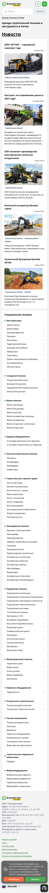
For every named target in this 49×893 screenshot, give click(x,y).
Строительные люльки (17, 612)
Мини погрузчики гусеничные (21, 424)
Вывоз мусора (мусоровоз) (19, 745)
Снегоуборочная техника (18, 741)
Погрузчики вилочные (17, 380)
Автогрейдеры (13, 568)
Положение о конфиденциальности (15, 853)
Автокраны (12, 635)
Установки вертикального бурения (23, 441)
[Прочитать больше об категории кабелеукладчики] (43, 538)
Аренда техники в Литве (13, 17)
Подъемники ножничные (18, 593)
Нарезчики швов (14, 663)
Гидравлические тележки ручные (22, 387)
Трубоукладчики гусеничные (20, 553)
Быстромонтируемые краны (20, 623)
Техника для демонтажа (18, 722)
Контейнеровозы (15, 363)
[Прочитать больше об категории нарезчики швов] (43, 663)
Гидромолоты (13, 692)
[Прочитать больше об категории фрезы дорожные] (43, 494)
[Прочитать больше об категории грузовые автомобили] (43, 347)
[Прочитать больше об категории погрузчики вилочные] (43, 380)
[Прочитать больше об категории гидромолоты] (43, 692)
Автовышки (12, 646)
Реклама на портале (9, 839)
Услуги (4, 843)
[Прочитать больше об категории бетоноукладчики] (43, 505)
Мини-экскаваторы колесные (20, 416)
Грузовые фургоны (15, 332)
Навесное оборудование (18, 734)
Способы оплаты (8, 846)
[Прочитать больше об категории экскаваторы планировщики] (43, 579)
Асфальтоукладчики (16, 513)
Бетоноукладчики (15, 505)
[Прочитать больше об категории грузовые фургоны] (43, 332)
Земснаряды (12, 534)
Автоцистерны (13, 366)
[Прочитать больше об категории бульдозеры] (43, 572)
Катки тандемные (15, 502)
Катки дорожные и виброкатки (21, 509)
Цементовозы (13, 325)
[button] (37, 4)
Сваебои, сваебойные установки (22, 541)
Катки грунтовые (14, 483)
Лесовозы (11, 458)
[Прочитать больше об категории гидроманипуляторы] (43, 344)
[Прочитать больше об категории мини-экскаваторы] (43, 420)
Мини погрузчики (15, 427)
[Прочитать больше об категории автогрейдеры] (43, 568)
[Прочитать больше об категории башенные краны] (43, 627)
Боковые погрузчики (16, 384)
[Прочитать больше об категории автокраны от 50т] (43, 616)
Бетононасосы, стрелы (17, 490)
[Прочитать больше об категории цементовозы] (43, 325)
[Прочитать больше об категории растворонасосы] (43, 517)
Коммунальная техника (18, 737)
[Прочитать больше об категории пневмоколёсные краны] (43, 631)
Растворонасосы (14, 517)
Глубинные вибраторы (17, 782)
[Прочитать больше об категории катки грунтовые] (43, 482)
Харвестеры (12, 469)
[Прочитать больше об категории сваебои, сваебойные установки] (43, 541)
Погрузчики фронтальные (19, 705)
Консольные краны (16, 639)
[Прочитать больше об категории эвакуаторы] (43, 351)
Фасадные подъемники (17, 619)
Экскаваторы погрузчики (18, 576)
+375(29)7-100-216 (10, 832)
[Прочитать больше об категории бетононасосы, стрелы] (43, 490)
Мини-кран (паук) (15, 650)
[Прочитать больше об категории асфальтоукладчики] (43, 513)
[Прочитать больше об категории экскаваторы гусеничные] (43, 557)
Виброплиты (13, 667)
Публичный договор (9, 849)
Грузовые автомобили (17, 347)
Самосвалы (12, 355)
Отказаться (13, 879)
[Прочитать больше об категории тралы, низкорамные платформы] (43, 359)
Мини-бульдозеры (15, 408)
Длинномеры (13, 328)
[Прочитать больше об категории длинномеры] (43, 328)
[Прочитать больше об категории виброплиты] (43, 667)
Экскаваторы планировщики (20, 580)
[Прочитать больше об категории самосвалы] (43, 355)
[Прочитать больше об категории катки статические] (43, 498)
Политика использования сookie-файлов (17, 856)
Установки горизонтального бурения (24, 444)
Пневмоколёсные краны (18, 631)
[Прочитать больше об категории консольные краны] (43, 638)
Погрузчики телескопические (20, 709)
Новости (11, 34)
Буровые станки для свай (18, 530)
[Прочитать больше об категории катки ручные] (43, 671)
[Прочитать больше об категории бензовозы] (43, 340)
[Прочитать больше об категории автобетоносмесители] (43, 486)
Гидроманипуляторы (16, 344)
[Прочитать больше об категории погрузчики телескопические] (43, 709)
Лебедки (11, 761)
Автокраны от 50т (15, 616)
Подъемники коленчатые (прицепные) (25, 597)
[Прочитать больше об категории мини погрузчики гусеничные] (43, 423)
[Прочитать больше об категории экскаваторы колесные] (43, 560)
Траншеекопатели (15, 549)
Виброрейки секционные (18, 786)
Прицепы (11, 336)
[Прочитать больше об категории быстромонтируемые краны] (43, 623)
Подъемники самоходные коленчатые (24, 600)
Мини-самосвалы (15, 405)
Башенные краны (15, 627)
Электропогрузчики (16, 391)
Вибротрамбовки (15, 675)
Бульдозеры (12, 572)
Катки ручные (13, 671)
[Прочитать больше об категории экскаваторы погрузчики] (43, 576)
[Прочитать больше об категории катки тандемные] (43, 501)
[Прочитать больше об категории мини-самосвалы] (43, 404)
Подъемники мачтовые (18, 608)
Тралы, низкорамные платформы (22, 359)
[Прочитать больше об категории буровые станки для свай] (43, 530)
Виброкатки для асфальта (19, 775)
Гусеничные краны (15, 642)
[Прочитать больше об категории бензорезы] (43, 678)
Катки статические (15, 498)
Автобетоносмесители (17, 486)
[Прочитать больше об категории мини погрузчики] (43, 427)
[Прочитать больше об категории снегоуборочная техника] (43, 741)
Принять (35, 879)
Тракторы (11, 726)
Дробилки (11, 730)
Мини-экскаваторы (15, 420)
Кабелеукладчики (15, 538)
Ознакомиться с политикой (28, 874)
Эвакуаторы (12, 351)
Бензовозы (12, 340)
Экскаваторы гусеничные (18, 557)
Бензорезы (12, 678)
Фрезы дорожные (15, 494)
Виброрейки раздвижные (18, 778)
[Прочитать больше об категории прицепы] (43, 336)
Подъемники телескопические (21, 604)
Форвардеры (13, 462)
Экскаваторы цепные (16, 564)
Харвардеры (12, 465)
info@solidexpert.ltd (31, 826)
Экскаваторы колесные (17, 561)
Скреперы (11, 545)
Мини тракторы (14, 412)
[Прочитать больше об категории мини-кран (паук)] (43, 650)
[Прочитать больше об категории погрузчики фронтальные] (43, 705)
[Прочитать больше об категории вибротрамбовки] (43, 675)
